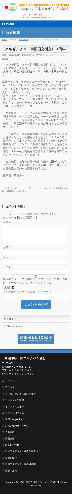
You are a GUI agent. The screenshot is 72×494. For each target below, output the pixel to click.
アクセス (10, 387)
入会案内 (10, 432)
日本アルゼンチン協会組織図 (20, 464)
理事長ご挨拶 (12, 445)
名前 (6, 247)
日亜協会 (10, 438)
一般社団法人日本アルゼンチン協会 (37, 482)
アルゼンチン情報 (14, 400)
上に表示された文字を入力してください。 (28, 291)
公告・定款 (11, 470)
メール (8, 257)
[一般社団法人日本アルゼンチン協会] (36, 8)
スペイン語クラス (14, 413)
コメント (8, 221)
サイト (7, 267)
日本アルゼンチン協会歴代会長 (21, 451)
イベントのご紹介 (14, 406)
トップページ (12, 381)
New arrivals (14, 326)
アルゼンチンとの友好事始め (20, 393)
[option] (36, 87)
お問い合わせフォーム (17, 425)
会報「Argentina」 (15, 419)
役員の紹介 (11, 457)
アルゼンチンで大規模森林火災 (54, 188)
